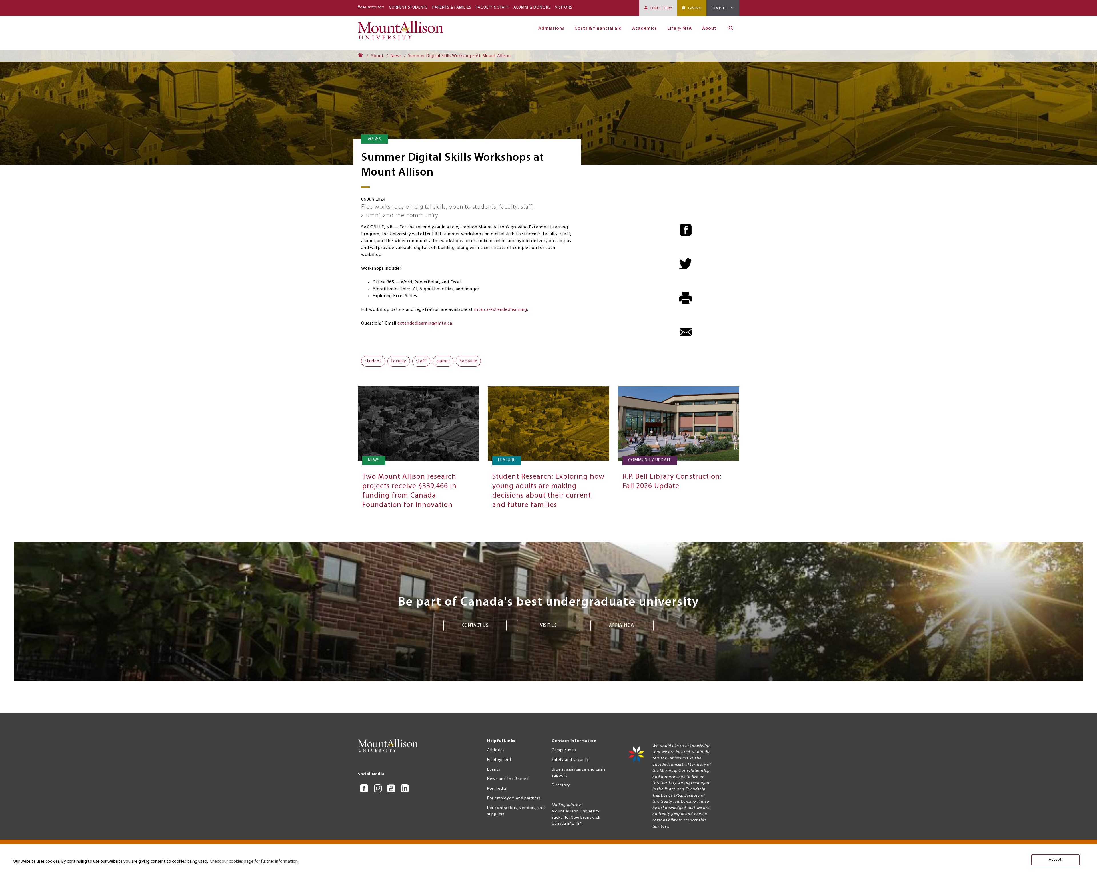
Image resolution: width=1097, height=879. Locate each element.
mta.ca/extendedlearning (500, 309)
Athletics (496, 750)
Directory (661, 8)
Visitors (563, 7)
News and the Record (508, 779)
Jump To (719, 8)
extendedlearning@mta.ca (424, 323)
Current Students (408, 7)
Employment (499, 760)
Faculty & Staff (492, 7)
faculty (398, 361)
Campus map (564, 750)
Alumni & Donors (531, 7)
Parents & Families (451, 7)
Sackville (468, 361)
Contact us (475, 625)
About (709, 28)
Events (493, 769)
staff (421, 361)
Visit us (548, 625)
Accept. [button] (1055, 860)
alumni (443, 361)
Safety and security (570, 760)
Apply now (622, 625)
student (373, 361)
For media (496, 789)
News (396, 56)
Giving (695, 8)
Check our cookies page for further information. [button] (254, 861)
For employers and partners (514, 798)
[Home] (403, 33)
